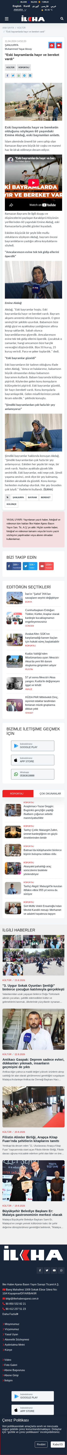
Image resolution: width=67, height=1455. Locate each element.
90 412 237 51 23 (16, 1309)
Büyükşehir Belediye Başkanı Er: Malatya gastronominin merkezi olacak (32, 1213)
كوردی (35, 6)
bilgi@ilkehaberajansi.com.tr (22, 1298)
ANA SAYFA (8, 28)
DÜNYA (28, 602)
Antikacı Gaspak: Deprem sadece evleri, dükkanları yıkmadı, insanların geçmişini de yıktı (33, 1063)
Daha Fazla (9, 1314)
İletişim (8, 1380)
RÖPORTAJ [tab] (16, 793)
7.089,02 (45, 2)
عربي (53, 6)
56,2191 (34, 2)
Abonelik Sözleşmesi (17, 1339)
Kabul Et (58, 1444)
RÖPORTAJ (24, 67)
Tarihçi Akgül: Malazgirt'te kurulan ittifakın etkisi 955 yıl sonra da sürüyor (43, 890)
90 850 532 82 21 (16, 1303)
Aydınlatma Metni (15, 1344)
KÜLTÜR (21, 28)
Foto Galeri (10, 1365)
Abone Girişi (11, 1375)
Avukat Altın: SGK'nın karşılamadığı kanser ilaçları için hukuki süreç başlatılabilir (42, 638)
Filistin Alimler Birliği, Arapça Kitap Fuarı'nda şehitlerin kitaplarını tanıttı (30, 1139)
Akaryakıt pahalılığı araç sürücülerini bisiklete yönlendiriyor (37, 870)
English (17, 6)
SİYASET (29, 713)
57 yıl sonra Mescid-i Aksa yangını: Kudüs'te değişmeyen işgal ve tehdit (42, 681)
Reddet (41, 1444)
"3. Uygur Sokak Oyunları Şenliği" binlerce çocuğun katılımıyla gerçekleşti (33, 987)
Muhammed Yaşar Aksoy (18, 49)
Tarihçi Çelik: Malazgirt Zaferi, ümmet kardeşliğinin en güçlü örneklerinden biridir (41, 834)
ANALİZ (28, 689)
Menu (7, 18)
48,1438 (23, 2)
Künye (8, 1349)
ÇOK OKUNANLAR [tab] (50, 793)
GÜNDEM (29, 626)
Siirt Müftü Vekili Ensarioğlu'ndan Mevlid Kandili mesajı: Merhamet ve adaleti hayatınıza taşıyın (43, 910)
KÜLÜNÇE (11, 504)
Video (7, 1359)
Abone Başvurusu (14, 1370)
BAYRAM (32, 497)
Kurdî (27, 6)
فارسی (44, 6)
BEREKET (45, 497)
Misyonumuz (12, 1324)
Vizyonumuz (12, 1329)
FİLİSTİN (29, 669)
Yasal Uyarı (11, 1334)
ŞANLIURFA (11, 45)
